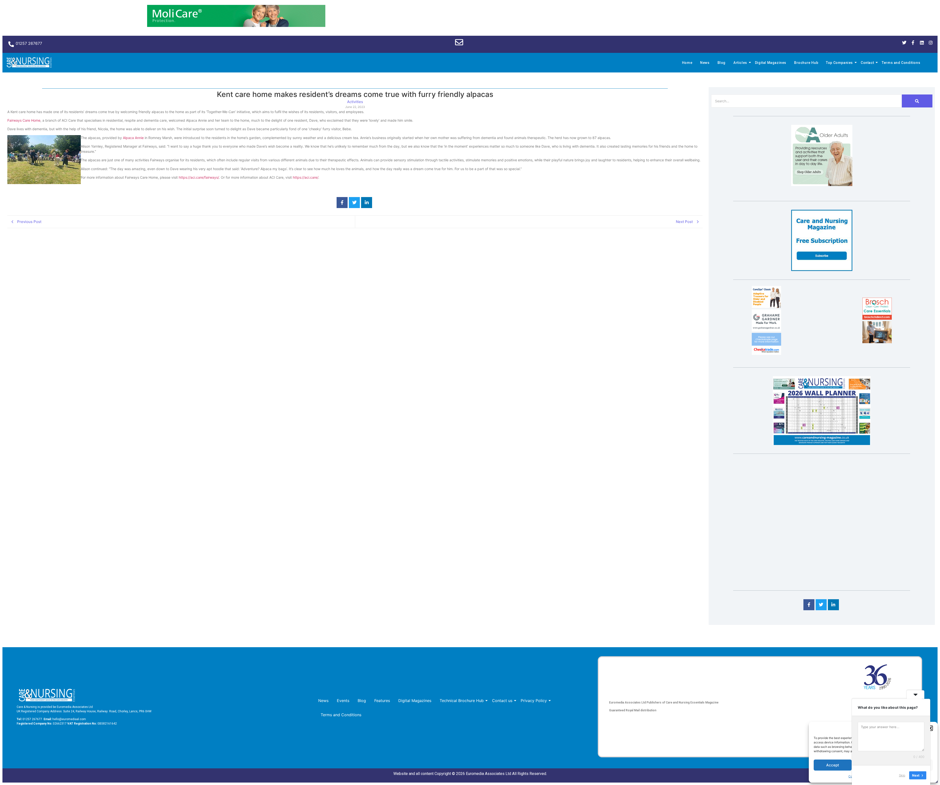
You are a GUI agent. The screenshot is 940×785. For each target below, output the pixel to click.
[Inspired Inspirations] (877, 341)
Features (382, 700)
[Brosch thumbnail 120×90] (877, 318)
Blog (721, 63)
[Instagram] (930, 42)
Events (343, 700)
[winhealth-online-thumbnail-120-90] (766, 306)
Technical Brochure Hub (462, 700)
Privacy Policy (534, 700)
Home (687, 63)
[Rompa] (821, 184)
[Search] (917, 100)
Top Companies (839, 63)
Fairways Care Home (23, 120)
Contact (867, 63)
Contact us (502, 700)
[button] (930, 728)
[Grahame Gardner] (766, 330)
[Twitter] (904, 42)
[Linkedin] (921, 42)
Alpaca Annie (133, 138)
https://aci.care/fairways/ (199, 177)
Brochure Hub (806, 63)
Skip (902, 775)
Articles (740, 63)
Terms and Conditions (901, 63)
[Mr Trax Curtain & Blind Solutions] (766, 353)
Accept (832, 765)
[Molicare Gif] (236, 25)
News (704, 63)
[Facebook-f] (913, 42)
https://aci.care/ (305, 177)
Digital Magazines (770, 63)
